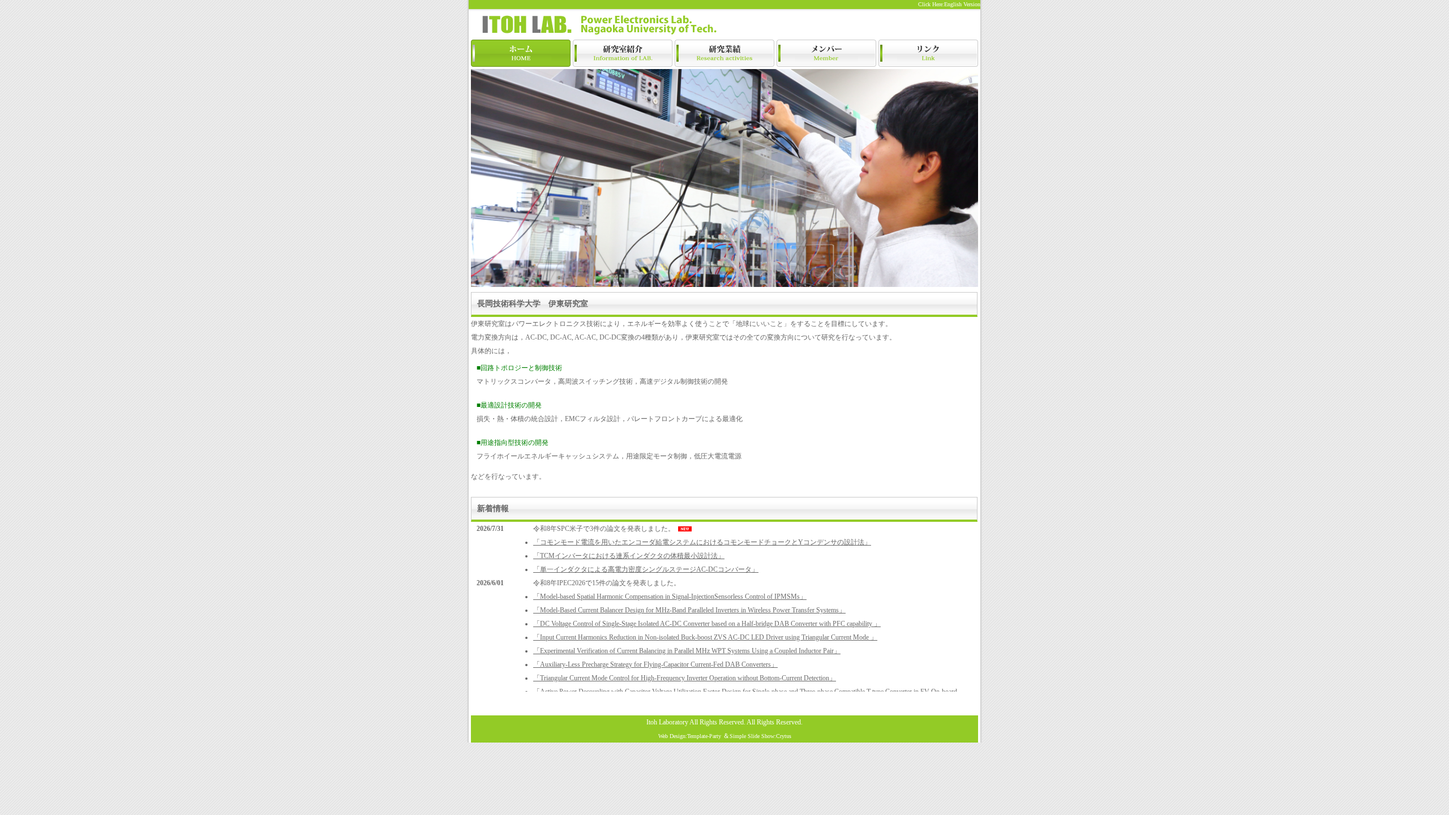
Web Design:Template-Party (689, 736)
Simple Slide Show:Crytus (760, 736)
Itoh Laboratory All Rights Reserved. (695, 722)
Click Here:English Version (949, 4)
